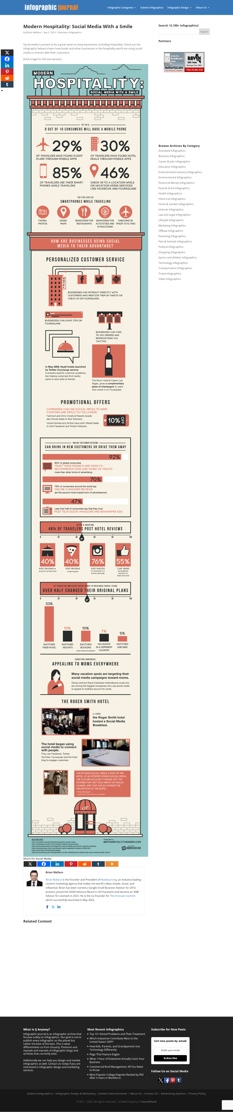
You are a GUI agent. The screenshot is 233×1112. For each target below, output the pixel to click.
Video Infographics (170, 279)
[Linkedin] (57, 864)
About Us (201, 7)
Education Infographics (172, 166)
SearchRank (149, 1101)
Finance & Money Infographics (176, 183)
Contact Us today (58, 1063)
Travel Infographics (170, 273)
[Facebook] (43, 864)
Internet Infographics (171, 209)
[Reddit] (84, 864)
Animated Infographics (172, 150)
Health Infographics (170, 193)
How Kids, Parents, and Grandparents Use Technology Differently (115, 1048)
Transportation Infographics (175, 268)
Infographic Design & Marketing (75, 1093)
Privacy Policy (197, 1093)
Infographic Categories (120, 7)
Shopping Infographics (172, 252)
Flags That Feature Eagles (105, 1054)
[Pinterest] (71, 864)
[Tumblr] (98, 864)
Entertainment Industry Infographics (180, 172)
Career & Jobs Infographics (174, 161)
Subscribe (170, 1058)
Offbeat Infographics (171, 231)
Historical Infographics (172, 199)
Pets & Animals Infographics (175, 241)
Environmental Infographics (175, 177)
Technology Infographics (173, 263)
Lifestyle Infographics (171, 220)
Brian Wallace (33, 32)
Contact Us (151, 1093)
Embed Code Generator (112, 1093)
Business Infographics (70, 32)
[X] (30, 864)
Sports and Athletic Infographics (178, 257)
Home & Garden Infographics (176, 204)
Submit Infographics (151, 7)
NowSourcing (109, 879)
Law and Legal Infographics (175, 214)
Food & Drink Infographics (174, 188)
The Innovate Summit (123, 896)
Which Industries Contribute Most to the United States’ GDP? (114, 1040)
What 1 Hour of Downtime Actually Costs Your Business (117, 1060)
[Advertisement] (85, 961)
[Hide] (2, 90)
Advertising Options (173, 1093)
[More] (111, 864)
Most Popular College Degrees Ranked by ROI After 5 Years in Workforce (116, 1076)
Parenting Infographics (172, 236)
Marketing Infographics (172, 225)
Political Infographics (171, 247)
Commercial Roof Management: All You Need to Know (116, 1068)
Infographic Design (178, 7)
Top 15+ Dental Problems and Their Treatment (117, 1034)
